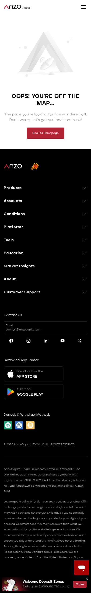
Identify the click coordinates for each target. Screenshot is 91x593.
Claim (80, 584)
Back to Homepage (45, 133)
